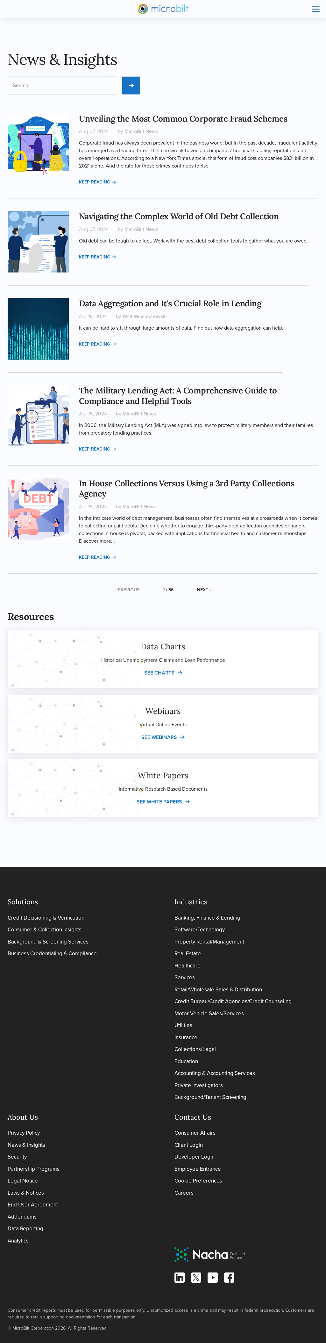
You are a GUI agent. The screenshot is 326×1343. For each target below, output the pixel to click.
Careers (184, 1193)
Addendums (22, 1217)
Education (186, 1061)
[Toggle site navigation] (315, 9)
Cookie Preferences (198, 1181)
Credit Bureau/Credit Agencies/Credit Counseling (233, 1001)
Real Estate (187, 954)
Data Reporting (25, 1229)
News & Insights (26, 1145)
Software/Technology (199, 930)
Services (184, 977)
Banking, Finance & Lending (207, 918)
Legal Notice (23, 1181)
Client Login (188, 1145)
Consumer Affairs (195, 1133)
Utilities (183, 1025)
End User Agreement (33, 1205)
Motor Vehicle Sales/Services (209, 1014)
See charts (159, 672)
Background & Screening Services (48, 942)
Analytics (18, 1241)
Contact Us (192, 1117)
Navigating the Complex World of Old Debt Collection (179, 216)
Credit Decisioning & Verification (46, 918)
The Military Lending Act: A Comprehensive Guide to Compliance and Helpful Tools (178, 395)
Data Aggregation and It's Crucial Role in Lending (170, 303)
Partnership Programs (34, 1169)
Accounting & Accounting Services (214, 1073)
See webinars (159, 737)
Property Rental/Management (209, 942)
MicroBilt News (141, 131)
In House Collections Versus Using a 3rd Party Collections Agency (186, 488)
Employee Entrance (197, 1169)
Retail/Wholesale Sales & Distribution (218, 990)
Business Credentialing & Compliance (52, 954)
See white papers (159, 801)
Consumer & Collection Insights (45, 930)
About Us (23, 1117)
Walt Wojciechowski (145, 316)
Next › (204, 589)
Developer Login (194, 1157)
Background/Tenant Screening (210, 1097)
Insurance (185, 1037)
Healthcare (187, 966)
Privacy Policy (24, 1133)
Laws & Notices (26, 1193)
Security (17, 1157)
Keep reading (94, 182)
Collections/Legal (195, 1049)
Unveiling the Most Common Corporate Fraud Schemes (183, 118)
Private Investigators (198, 1085)
